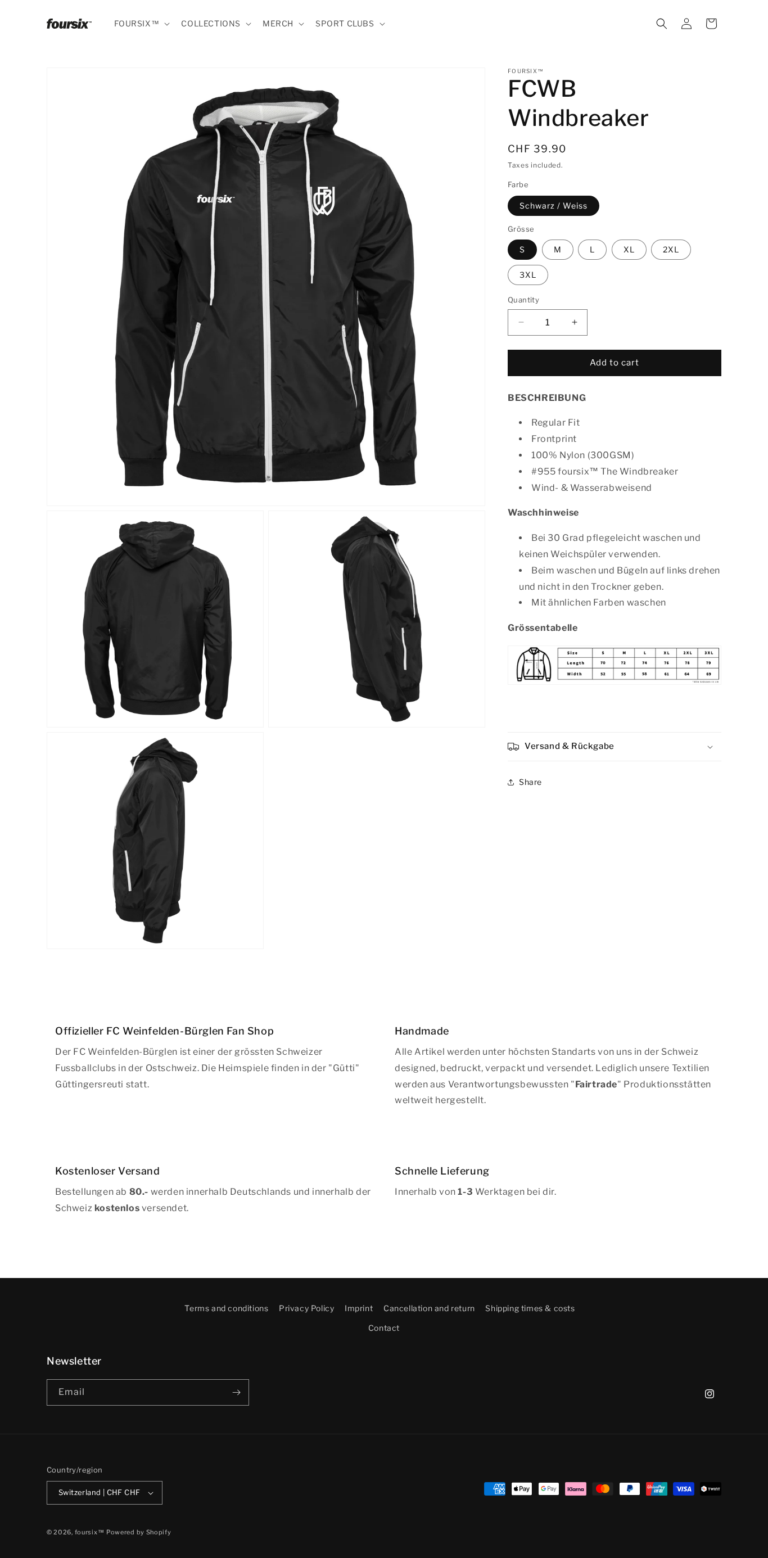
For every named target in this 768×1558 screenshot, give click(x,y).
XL (629, 249)
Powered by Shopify (138, 1532)
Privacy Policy (306, 1308)
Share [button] (530, 782)
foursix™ (90, 1532)
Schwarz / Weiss (553, 205)
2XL (671, 249)
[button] (141, 23)
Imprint (359, 1308)
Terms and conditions (226, 1308)
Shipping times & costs (530, 1308)
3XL (527, 274)
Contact (384, 1328)
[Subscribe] (236, 1392)
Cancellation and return (429, 1308)
